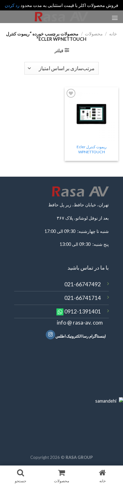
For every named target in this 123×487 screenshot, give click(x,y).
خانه (113, 33)
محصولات (94, 33)
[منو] (114, 17)
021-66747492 (82, 284)
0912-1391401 (82, 311)
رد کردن (12, 5)
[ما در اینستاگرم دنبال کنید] (50, 335)
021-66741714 (82, 298)
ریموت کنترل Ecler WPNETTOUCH (92, 149)
